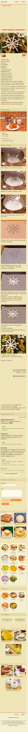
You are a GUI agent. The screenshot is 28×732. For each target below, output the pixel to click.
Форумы (16, 1)
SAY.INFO (4, 2)
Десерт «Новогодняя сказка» (6, 538)
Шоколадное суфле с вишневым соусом (19, 677)
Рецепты (16, 714)
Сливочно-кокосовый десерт (12, 690)
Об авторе (23, 1)
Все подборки (5, 614)
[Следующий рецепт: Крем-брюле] (21, 55)
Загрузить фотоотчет (16, 500)
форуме (15, 407)
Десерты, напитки (6, 5)
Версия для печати (20, 376)
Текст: (2, 488)
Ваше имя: (3, 483)
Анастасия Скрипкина (21, 369)
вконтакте (3, 409)
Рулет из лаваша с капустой (12, 655)
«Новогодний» (18, 524)
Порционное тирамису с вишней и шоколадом (7, 677)
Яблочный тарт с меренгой (18, 642)
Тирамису (3, 524)
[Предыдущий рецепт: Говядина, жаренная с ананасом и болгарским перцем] (6, 55)
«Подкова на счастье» (19, 537)
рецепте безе (6, 102)
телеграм (17, 409)
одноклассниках (10, 409)
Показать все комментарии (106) (11, 473)
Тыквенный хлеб (5, 641)
